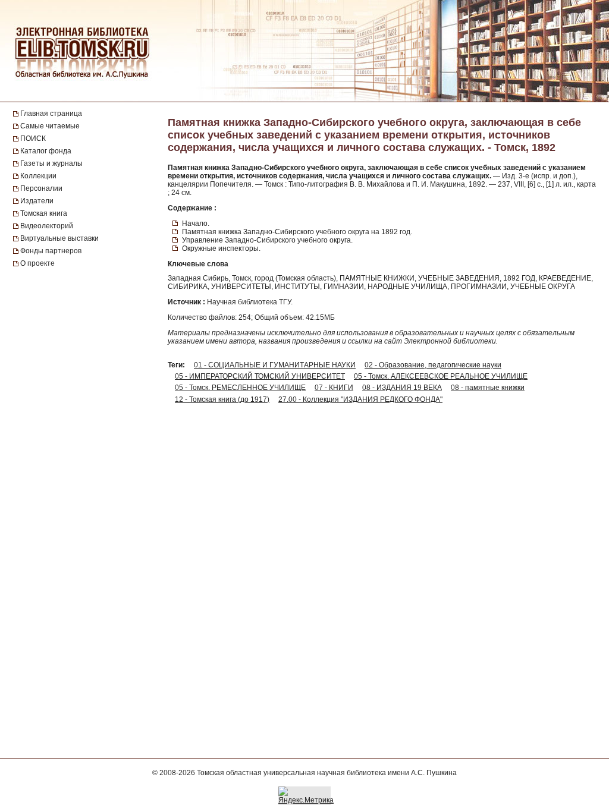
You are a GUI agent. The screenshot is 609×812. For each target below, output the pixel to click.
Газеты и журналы (51, 163)
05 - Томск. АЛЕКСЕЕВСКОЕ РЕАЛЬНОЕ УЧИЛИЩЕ (441, 376)
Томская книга (43, 213)
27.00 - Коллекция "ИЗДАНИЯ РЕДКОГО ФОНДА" (360, 399)
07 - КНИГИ (334, 387)
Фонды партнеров (50, 251)
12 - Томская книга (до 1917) (222, 399)
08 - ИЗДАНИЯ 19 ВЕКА (402, 387)
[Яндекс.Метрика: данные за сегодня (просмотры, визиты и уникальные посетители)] (306, 795)
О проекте (37, 263)
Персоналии (41, 188)
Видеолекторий (46, 226)
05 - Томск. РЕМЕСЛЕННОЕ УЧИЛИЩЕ (240, 387)
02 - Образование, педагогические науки (433, 365)
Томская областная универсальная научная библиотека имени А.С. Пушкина (327, 773)
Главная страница (51, 113)
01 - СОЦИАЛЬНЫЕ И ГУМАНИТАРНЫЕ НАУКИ (275, 365)
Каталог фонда (45, 151)
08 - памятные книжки (488, 387)
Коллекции (38, 176)
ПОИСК (33, 138)
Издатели (37, 201)
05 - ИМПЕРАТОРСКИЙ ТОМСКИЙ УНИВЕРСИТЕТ (260, 376)
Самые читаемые (50, 126)
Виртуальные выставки (59, 238)
